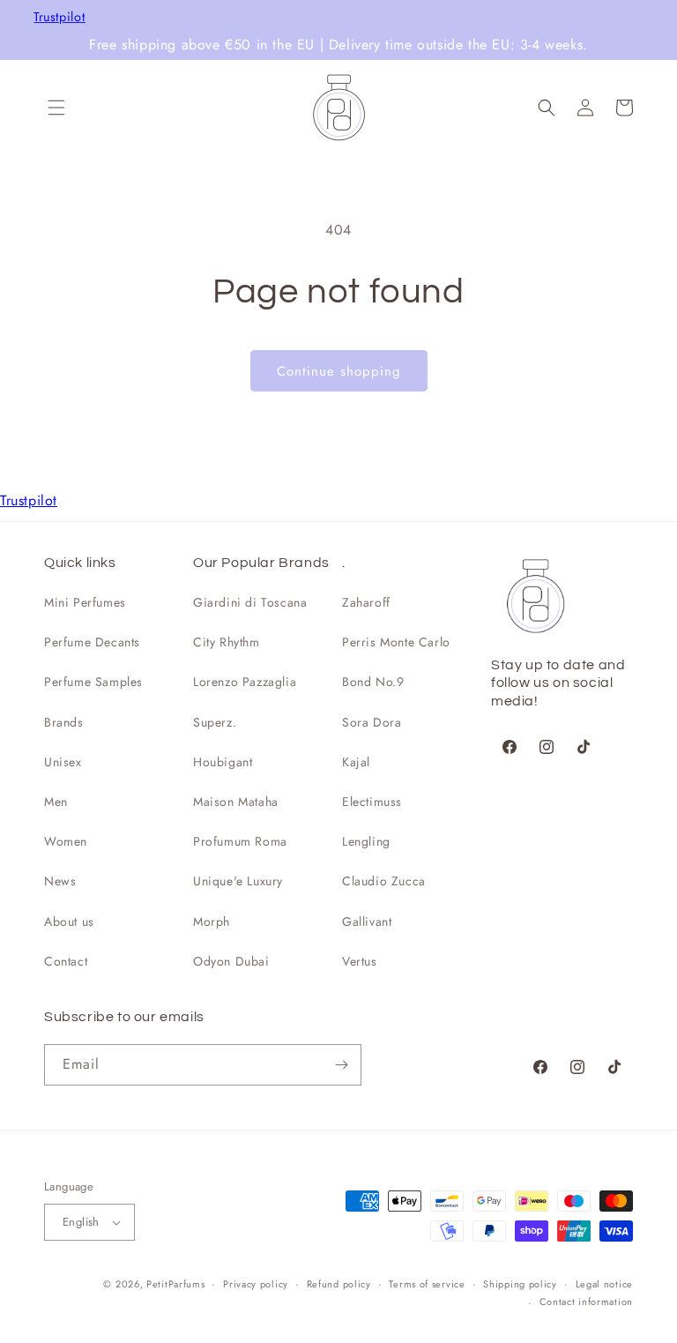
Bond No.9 (373, 681)
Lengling (366, 841)
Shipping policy (520, 1284)
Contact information (586, 1302)
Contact (65, 961)
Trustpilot (59, 17)
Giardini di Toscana (250, 602)
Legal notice (604, 1284)
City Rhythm (226, 642)
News (60, 881)
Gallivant (366, 921)
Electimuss (372, 801)
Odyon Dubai (231, 961)
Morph (211, 921)
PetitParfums (175, 1284)
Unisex (63, 762)
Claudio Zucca (384, 881)
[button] (56, 107)
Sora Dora (371, 722)
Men (56, 801)
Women (65, 841)
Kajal (356, 762)
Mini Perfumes (85, 602)
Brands (64, 722)
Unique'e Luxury (238, 881)
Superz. (214, 722)
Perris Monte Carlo (396, 642)
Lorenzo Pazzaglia (244, 681)
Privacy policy (255, 1284)
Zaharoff (366, 602)
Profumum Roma (240, 841)
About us (69, 921)
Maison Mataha (236, 801)
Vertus (359, 961)
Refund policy (339, 1284)
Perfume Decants (92, 642)
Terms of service (427, 1284)
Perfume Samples (93, 681)
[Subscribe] (341, 1065)
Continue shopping (339, 371)
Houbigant (222, 762)
